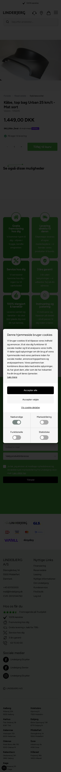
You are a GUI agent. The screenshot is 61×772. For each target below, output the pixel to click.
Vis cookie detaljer (30, 407)
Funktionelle (16, 432)
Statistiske (44, 432)
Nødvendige (16, 417)
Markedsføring (44, 417)
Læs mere (12, 377)
